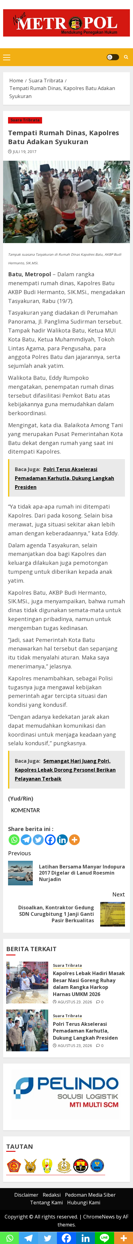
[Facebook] (50, 839)
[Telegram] (26, 839)
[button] (6, 57)
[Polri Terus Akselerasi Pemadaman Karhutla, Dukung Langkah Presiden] (27, 1030)
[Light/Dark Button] (113, 57)
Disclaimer (26, 1194)
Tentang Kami (46, 1202)
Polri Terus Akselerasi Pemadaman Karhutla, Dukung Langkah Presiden (85, 1031)
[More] (74, 839)
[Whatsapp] (14, 839)
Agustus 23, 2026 (75, 1002)
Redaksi (52, 1194)
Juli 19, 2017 (25, 151)
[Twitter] (38, 839)
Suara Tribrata (25, 120)
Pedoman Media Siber (90, 1194)
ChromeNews (99, 1216)
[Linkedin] (62, 839)
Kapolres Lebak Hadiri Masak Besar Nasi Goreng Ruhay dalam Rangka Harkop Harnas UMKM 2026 (89, 983)
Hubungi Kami (83, 1202)
